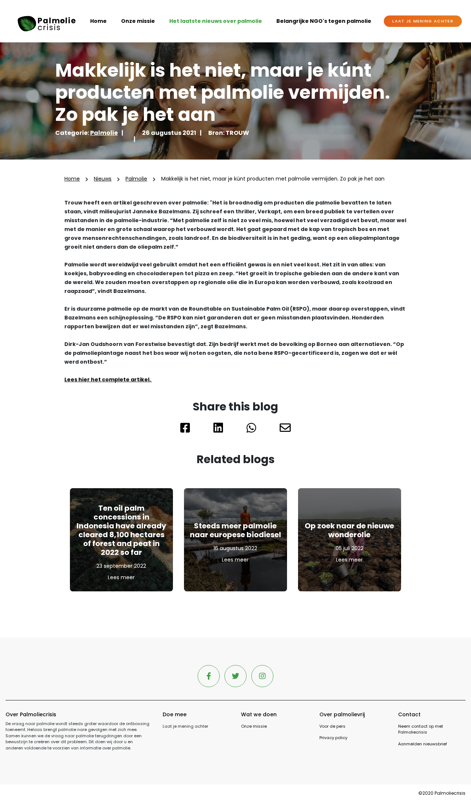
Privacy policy (333, 738)
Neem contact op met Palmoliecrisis (420, 729)
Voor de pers (332, 726)
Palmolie (104, 133)
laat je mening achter (422, 21)
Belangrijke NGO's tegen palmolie (323, 21)
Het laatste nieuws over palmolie (215, 21)
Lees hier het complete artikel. (108, 379)
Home (98, 21)
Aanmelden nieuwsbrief (422, 744)
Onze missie (138, 21)
